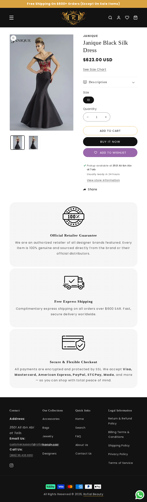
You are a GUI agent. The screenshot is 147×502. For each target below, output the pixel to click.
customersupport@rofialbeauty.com (34, 444)
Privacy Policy (118, 454)
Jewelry (47, 436)
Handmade (50, 445)
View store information (103, 180)
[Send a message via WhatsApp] (140, 495)
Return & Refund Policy (120, 421)
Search (80, 428)
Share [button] (92, 189)
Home (79, 419)
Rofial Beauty (93, 494)
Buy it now (110, 142)
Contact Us (83, 453)
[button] (11, 17)
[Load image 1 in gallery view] (17, 143)
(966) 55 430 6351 (21, 455)
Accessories (51, 419)
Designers (49, 453)
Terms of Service (120, 463)
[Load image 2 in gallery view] (33, 143)
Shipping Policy (119, 445)
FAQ (78, 436)
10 (88, 100)
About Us (81, 445)
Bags (45, 428)
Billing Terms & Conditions (119, 434)
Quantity (90, 109)
